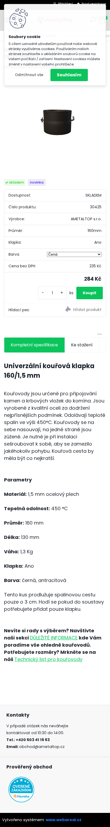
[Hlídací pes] (80, 310)
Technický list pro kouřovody (48, 659)
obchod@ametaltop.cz (42, 746)
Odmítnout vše (29, 74)
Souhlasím (69, 75)
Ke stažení (82, 345)
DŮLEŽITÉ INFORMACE (54, 637)
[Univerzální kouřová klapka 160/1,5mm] (55, 124)
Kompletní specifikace (34, 345)
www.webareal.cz (63, 819)
